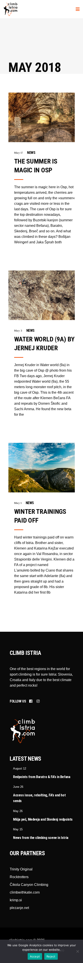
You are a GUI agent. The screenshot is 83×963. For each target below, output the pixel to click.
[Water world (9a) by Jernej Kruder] (41, 295)
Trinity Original (21, 869)
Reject (51, 956)
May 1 (18, 503)
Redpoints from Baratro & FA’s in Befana (41, 777)
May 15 (18, 829)
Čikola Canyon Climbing (29, 885)
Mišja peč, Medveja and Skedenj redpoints (43, 819)
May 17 (18, 152)
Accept (35, 956)
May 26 (18, 811)
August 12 (19, 768)
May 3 (18, 330)
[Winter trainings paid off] (41, 467)
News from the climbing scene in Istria (40, 838)
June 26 (18, 786)
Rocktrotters (19, 877)
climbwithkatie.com (25, 892)
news (31, 153)
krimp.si (16, 900)
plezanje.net (19, 908)
